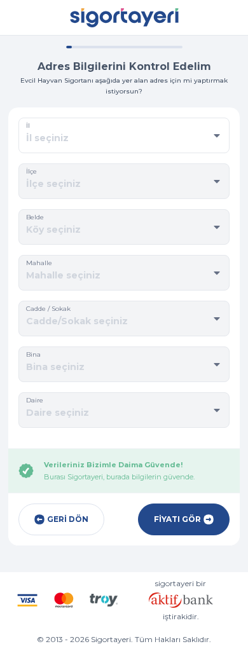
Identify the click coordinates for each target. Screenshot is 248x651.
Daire (34, 400)
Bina (33, 354)
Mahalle (39, 263)
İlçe (31, 171)
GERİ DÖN (67, 519)
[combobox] (124, 138)
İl (28, 125)
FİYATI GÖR (177, 519)
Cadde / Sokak (48, 309)
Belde (35, 217)
